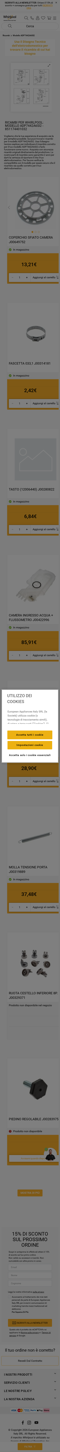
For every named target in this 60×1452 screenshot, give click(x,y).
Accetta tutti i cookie (30, 734)
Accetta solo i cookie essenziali (30, 755)
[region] (30, 726)
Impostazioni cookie (29, 745)
